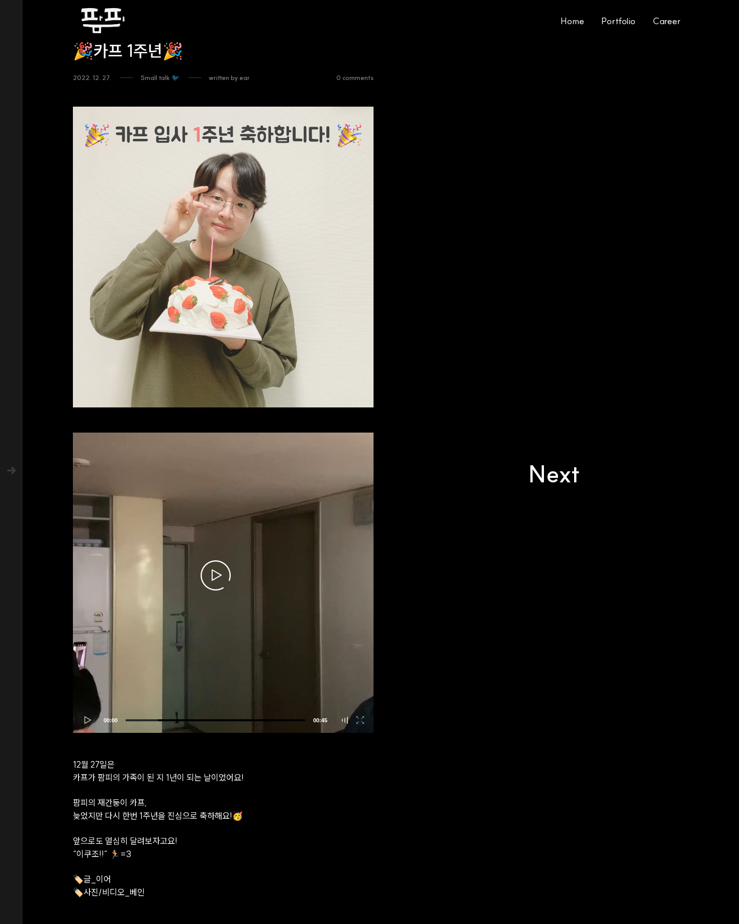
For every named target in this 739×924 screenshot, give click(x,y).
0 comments (355, 77)
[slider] (215, 720)
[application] (223, 583)
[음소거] (345, 720)
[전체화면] (360, 720)
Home (572, 21)
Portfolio (618, 21)
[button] (216, 575)
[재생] (85, 720)
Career (667, 21)
